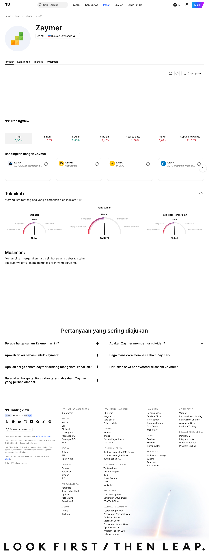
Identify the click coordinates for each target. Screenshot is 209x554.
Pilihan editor (153, 446)
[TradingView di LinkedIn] (31, 422)
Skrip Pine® (67, 501)
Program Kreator (155, 423)
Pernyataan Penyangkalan (116, 514)
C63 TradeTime (111, 501)
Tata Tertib (152, 426)
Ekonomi (66, 468)
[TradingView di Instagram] (25, 422)
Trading (151, 439)
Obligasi (66, 429)
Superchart (67, 413)
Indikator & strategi (156, 455)
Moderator (152, 429)
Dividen (65, 475)
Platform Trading (187, 426)
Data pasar (108, 419)
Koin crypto (67, 432)
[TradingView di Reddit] (50, 422)
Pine (64, 442)
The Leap (108, 442)
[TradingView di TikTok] (44, 422)
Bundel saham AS (112, 458)
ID (179, 4)
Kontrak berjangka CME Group (118, 452)
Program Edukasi (187, 446)
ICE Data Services (43, 436)
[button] (82, 5)
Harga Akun (109, 416)
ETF (63, 425)
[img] (74, 35)
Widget (183, 413)
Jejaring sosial (154, 413)
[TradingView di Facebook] (13, 422)
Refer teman (153, 419)
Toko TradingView (112, 494)
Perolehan (66, 471)
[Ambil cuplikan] (170, 73)
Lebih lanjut (135, 4)
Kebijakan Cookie (112, 520)
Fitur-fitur (108, 413)
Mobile (65, 510)
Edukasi (151, 442)
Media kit (108, 485)
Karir (105, 481)
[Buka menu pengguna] (187, 5)
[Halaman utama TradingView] (7, 5)
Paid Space (153, 465)
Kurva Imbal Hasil (70, 491)
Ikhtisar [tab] (9, 61)
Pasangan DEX (69, 439)
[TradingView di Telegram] (37, 422)
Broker (119, 4)
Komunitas (91, 4)
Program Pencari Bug (114, 530)
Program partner (187, 442)
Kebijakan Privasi (111, 517)
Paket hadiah (110, 423)
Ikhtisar (107, 432)
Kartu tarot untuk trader (115, 497)
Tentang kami (110, 468)
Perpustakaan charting (190, 416)
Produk (76, 4)
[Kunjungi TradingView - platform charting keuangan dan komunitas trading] (17, 121)
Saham (65, 422)
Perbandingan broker (114, 439)
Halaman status (111, 534)
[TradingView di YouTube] (19, 422)
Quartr (7, 459)
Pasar (106, 4)
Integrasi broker (187, 439)
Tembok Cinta (154, 416)
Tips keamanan (111, 527)
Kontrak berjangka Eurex (115, 455)
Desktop (66, 514)
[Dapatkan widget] (177, 73)
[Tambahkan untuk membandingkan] (46, 164)
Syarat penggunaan (113, 510)
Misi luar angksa (111, 471)
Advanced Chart (187, 423)
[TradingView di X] (7, 422)
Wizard (150, 458)
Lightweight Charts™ (189, 419)
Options (65, 494)
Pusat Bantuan (110, 478)
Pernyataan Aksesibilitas (115, 524)
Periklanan (184, 436)
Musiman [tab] (52, 61)
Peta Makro (67, 497)
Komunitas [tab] (23, 61)
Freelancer (152, 462)
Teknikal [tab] (38, 61)
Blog (105, 475)
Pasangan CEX (69, 436)
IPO (63, 478)
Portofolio (66, 487)
